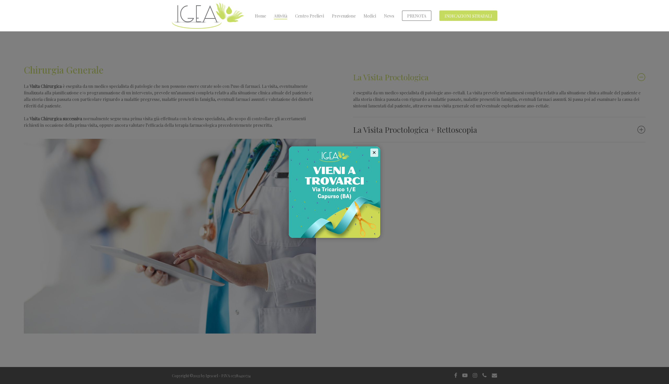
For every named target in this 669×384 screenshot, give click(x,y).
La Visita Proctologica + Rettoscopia (415, 129)
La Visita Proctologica (391, 77)
